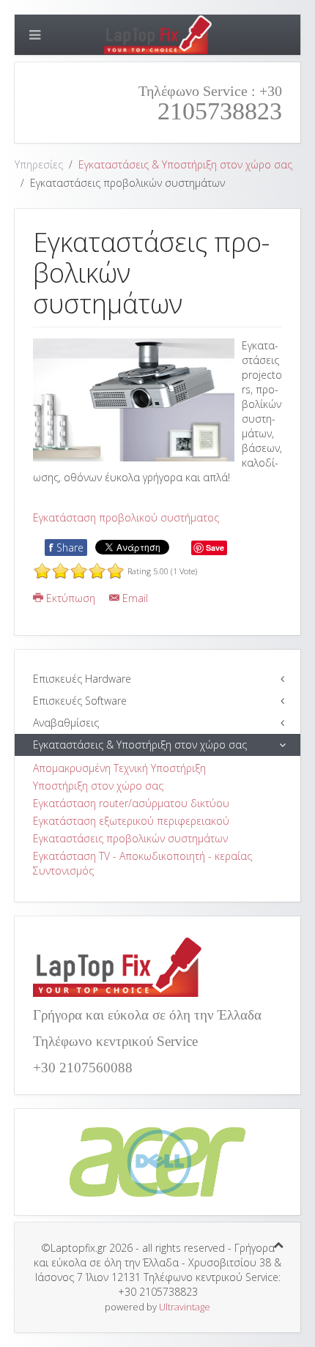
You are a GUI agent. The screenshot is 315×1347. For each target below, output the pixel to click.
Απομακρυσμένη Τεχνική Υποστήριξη (119, 768)
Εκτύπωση (70, 598)
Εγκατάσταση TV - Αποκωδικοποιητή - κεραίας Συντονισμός (142, 863)
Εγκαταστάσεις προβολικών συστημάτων (130, 838)
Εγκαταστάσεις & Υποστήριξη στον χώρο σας (185, 164)
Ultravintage (184, 1306)
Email (133, 598)
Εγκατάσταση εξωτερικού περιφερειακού (131, 821)
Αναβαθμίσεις (66, 723)
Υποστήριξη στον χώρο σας (98, 786)
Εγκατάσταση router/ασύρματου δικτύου (131, 803)
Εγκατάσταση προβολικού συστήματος (126, 517)
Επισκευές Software (80, 701)
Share (66, 547)
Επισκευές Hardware (82, 679)
